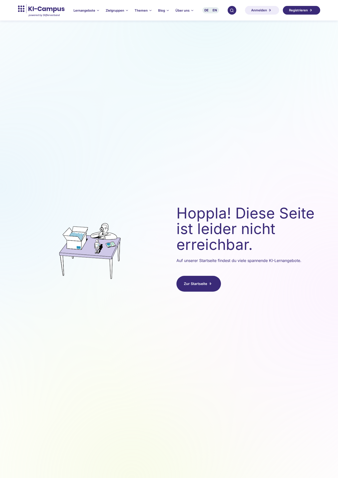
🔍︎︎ (232, 10)
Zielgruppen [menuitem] (115, 10)
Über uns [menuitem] (182, 10)
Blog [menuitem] (161, 10)
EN (215, 10)
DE (206, 10)
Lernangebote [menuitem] (84, 10)
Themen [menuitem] (141, 10)
